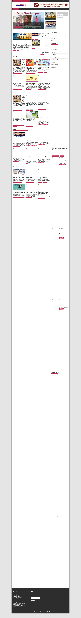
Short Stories (36, 39)
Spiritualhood (15, 126)
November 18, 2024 (17, 22)
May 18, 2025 (16, 154)
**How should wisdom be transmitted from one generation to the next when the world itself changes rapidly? (62, 12)
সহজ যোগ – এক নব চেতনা (16, 595)
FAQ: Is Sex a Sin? (33, 0)
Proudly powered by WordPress (34, 611)
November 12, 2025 (29, 102)
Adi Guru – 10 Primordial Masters (18, 600)
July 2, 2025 (28, 138)
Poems (52, 60)
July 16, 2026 (60, 16)
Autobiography (27, 9)
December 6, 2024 (41, 154)
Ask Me (52, 47)
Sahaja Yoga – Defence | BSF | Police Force (20, 602)
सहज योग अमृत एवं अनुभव (16, 594)
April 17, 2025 (28, 154)
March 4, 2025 (41, 102)
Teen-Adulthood (35, 145)
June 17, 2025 (41, 138)
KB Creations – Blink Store (17, 606)
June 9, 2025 (61, 228)
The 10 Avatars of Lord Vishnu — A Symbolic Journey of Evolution (49, 16)
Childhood (53, 52)
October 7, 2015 (41, 191)
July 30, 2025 (54, 147)
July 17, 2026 (43, 40)
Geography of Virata (16, 599)
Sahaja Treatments (52, 9)
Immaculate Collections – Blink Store (19, 605)
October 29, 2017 (28, 66)
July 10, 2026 (15, 66)
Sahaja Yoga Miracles (16, 596)
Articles (39, 9)
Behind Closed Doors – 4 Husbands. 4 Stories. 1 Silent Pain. (50, 25)
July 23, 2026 (43, 33)
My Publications (53, 59)
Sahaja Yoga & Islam (16, 604)
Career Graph (33, 9)
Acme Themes (49, 611)
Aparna (22, 22)
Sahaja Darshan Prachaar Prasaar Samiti (19, 603)
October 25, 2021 (41, 117)
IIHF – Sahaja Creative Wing (17, 597)
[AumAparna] (14, 9)
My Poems (53, 57)
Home (17, 9)
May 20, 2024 (28, 118)
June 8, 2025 (61, 299)
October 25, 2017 (41, 66)
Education (21, 9)
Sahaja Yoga (44, 9)
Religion (18, 50)
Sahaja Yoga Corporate (16, 598)
